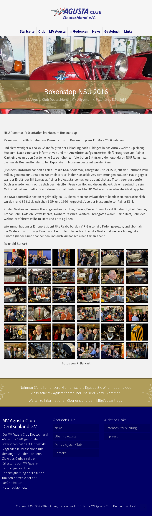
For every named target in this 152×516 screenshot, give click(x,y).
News (96, 31)
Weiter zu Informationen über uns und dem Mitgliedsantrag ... (76, 400)
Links (128, 31)
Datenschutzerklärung (121, 428)
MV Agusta (57, 31)
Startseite (27, 31)
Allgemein (84, 99)
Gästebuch (112, 31)
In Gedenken (79, 31)
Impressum (113, 436)
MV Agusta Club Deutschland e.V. (50, 99)
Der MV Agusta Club (68, 444)
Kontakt (60, 453)
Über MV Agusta (66, 436)
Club (41, 31)
